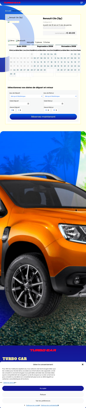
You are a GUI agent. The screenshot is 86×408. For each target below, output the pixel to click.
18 (51, 62)
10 (48, 58)
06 (35, 58)
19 (55, 62)
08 (41, 58)
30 (11, 74)
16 (44, 62)
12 (55, 58)
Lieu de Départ (14, 93)
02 (45, 54)
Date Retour (48, 101)
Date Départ (14, 101)
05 (55, 54)
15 (41, 62)
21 (38, 66)
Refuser (43, 395)
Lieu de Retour (49, 93)
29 (32, 70)
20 (35, 66)
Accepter (43, 388)
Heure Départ (15, 107)
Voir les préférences (43, 401)
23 (45, 66)
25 (18, 70)
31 (14, 74)
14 (38, 62)
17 (48, 62)
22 (41, 66)
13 (34, 62)
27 (25, 70)
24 (14, 70)
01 (41, 54)
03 (48, 54)
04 (52, 54)
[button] (83, 364)
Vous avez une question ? (54, 27)
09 (45, 58)
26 (21, 70)
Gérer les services (9, 383)
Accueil (8, 11)
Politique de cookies (33, 405)
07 (38, 58)
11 (51, 58)
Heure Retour (49, 107)
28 (28, 70)
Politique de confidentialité (50, 405)
